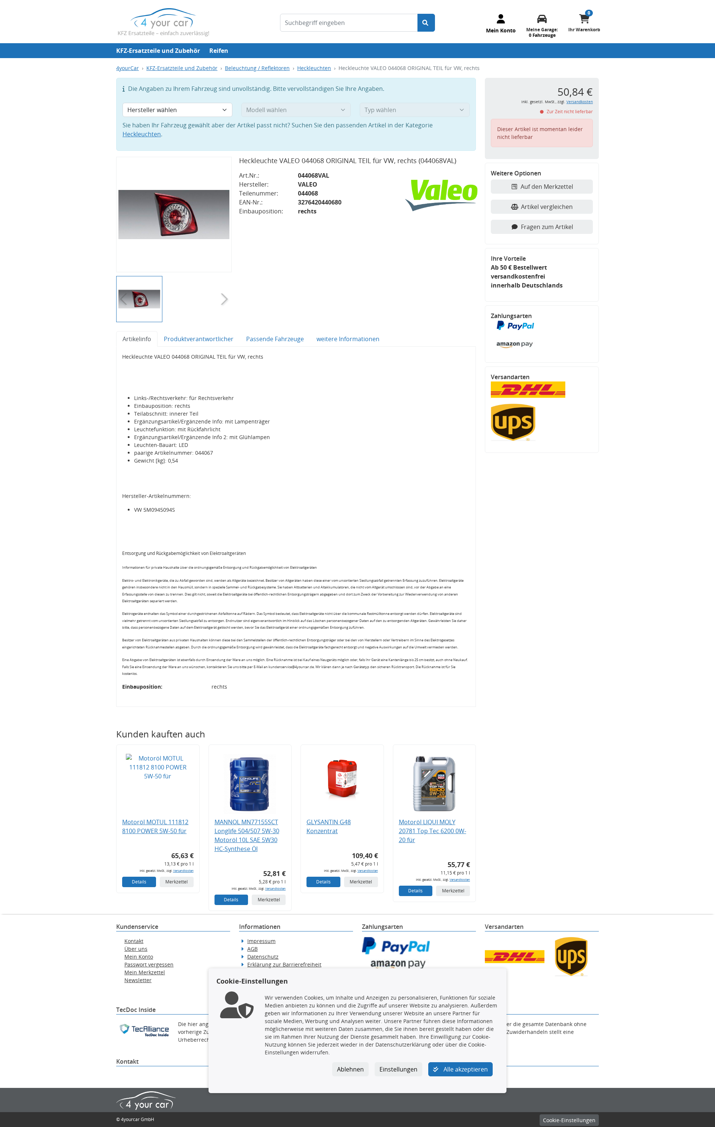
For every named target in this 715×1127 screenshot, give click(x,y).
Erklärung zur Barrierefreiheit (284, 964)
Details (139, 882)
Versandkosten (183, 871)
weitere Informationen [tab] (348, 339)
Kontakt (133, 941)
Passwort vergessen (149, 964)
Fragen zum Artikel (547, 227)
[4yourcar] (163, 21)
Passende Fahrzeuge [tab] (275, 339)
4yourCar (127, 68)
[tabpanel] (296, 527)
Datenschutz (263, 956)
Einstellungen (398, 1069)
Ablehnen (350, 1069)
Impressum (261, 941)
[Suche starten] (426, 23)
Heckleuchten (314, 68)
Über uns (135, 948)
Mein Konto (138, 956)
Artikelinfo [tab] (137, 339)
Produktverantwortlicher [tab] (198, 339)
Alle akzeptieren (465, 1069)
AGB (252, 948)
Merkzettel (176, 882)
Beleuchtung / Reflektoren (257, 68)
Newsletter (138, 980)
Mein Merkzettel (144, 972)
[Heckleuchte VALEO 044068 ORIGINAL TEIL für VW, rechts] (173, 214)
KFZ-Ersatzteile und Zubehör (158, 51)
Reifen (218, 51)
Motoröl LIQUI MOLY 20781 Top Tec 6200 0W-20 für (432, 831)
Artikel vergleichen (547, 207)
